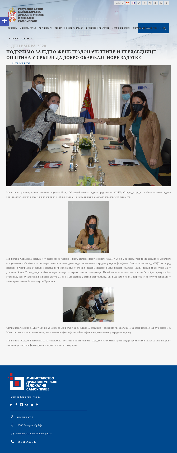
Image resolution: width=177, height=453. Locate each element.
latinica (119, 3)
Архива (36, 397)
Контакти (15, 397)
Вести (15, 63)
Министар (24, 63)
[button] (4, 21)
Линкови (26, 397)
